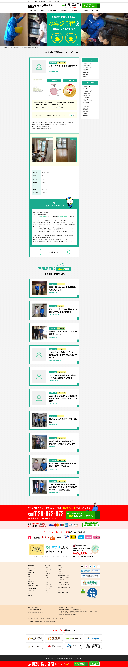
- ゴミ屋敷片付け (48, 586)
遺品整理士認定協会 (33, 556)
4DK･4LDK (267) (86, 93)
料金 (42, 10)
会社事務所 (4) (86, 106)
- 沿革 (59, 569)
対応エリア (95, 10)
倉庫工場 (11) (86, 111)
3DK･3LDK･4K (62, 62)
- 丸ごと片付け (48, 569)
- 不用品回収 (47, 567)
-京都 (29, 576)
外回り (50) (85, 113)
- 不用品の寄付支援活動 (63, 582)
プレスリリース (31, 593)
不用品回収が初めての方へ (33, 565)
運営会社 (60, 565)
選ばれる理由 (33, 10)
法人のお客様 (31, 581)
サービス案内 (64, 10)
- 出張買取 (47, 582)
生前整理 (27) (86, 72)
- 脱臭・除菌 (47, 592)
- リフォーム (47, 579)
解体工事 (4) (85, 74)
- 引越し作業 (47, 577)
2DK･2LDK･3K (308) (87, 90)
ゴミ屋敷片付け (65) (87, 63)
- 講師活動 (60, 573)
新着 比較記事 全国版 (32, 588)
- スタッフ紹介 (61, 571)
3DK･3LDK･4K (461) (87, 91)
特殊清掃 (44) (86, 71)
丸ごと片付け (53, 62)
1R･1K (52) (85, 88)
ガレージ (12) (86, 102)
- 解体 (46, 581)
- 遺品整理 (47, 571)
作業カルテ (30, 595)
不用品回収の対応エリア (33, 572)
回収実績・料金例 (52, 10)
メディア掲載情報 (31, 583)
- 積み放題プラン (48, 575)
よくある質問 (85, 10)
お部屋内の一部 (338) (87, 100)
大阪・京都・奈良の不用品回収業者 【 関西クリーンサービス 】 (63, 658)
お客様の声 (74, 10)
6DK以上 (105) (86, 97)
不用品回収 (67, 216)
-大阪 (29, 574)
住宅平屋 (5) (85, 109)
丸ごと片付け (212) (87, 67)
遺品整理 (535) (86, 76)
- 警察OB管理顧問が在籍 (63, 575)
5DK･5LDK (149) (86, 95)
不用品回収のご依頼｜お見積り (64, 587)
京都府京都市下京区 (42, 216)
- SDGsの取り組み (62, 581)
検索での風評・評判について (64, 592)
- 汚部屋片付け (48, 584)
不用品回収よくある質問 (33, 585)
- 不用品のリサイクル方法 (63, 577)
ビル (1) (84, 104)
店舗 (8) (84, 117)
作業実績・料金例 (31, 568)
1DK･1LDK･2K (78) (87, 86)
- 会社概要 (60, 567)
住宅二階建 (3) (86, 108)
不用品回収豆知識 (31, 591)
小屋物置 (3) (85, 115)
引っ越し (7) (85, 69)
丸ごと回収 (60, 216)
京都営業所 (44, 193)
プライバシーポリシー (63, 590)
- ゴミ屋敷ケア (48, 588)
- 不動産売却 (47, 573)
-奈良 (29, 579)
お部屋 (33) (85, 99)
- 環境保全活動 (61, 579)
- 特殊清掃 (47, 590)
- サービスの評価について (63, 584)
